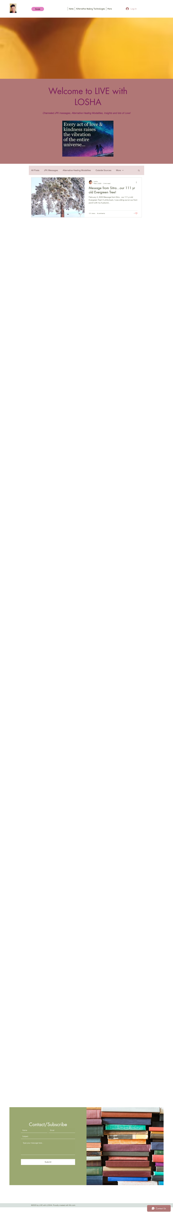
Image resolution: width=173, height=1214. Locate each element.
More (118, 170)
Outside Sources (103, 170)
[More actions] (137, 182)
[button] (139, 170)
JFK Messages (51, 170)
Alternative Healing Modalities (77, 170)
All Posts (35, 170)
